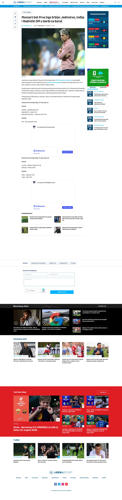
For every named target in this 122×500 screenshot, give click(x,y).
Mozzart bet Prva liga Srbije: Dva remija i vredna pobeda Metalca (41, 217)
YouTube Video (19, 392)
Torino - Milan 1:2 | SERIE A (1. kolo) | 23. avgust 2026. (97, 410)
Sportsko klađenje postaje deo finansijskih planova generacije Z (94, 320)
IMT (56, 80)
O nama (64, 477)
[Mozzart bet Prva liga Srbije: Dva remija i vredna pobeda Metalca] (25, 219)
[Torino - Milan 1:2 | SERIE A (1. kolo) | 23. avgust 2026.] (98, 402)
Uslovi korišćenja (84, 477)
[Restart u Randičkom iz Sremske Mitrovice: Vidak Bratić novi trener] (24, 349)
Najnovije (39, 2)
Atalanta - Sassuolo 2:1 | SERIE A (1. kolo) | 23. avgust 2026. (71, 410)
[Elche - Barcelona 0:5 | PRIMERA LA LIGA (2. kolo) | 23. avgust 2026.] (36, 408)
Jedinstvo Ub (52, 263)
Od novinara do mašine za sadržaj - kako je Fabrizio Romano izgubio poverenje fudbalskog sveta (26, 329)
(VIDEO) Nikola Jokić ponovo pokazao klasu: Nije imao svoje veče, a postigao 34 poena (101, 95)
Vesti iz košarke (99, 91)
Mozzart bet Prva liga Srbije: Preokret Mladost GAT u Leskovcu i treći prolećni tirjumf (72, 361)
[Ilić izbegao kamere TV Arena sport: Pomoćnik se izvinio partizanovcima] (98, 450)
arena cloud (35, 477)
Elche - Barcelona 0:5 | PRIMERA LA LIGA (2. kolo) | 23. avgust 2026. (35, 428)
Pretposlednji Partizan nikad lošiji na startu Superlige (78, 6)
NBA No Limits (74, 2)
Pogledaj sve (102, 306)
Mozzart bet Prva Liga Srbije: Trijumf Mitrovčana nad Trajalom (72, 228)
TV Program (65, 2)
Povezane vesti (27, 213)
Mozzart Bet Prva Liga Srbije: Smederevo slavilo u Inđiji (41, 228)
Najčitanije (103, 87)
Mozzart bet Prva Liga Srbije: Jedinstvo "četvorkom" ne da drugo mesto (49, 360)
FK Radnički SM (63, 263)
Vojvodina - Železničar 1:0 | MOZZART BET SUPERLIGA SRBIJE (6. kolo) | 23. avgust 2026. (72, 430)
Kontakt (104, 477)
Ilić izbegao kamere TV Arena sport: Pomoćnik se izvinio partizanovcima (101, 128)
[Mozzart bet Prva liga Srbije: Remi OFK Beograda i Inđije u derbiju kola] (98, 349)
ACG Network (54, 477)
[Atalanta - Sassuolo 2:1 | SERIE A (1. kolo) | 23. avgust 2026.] (73, 402)
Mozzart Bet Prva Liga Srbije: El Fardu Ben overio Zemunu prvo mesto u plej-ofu (72, 218)
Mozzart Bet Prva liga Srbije (38, 263)
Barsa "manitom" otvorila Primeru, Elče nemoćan (50, 6)
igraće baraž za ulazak (53, 82)
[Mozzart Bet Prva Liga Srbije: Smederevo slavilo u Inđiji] (25, 230)
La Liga (96, 108)
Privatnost (73, 477)
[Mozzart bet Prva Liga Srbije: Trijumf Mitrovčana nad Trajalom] (57, 230)
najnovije (18, 477)
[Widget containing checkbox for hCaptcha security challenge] (35, 290)
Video (87, 2)
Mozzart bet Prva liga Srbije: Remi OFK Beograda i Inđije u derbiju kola (97, 360)
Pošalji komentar (62, 292)
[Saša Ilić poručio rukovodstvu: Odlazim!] (24, 450)
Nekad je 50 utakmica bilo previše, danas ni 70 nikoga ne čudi (94, 328)
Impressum (45, 477)
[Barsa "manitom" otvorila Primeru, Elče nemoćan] (49, 450)
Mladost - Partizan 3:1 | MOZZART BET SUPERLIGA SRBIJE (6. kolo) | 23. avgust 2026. (97, 430)
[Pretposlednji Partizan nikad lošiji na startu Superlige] (73, 450)
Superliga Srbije (99, 100)
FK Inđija (73, 263)
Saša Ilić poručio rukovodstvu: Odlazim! (27, 6)
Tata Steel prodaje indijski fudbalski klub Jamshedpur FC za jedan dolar (94, 312)
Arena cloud (94, 2)
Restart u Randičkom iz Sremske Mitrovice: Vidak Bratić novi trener (23, 360)
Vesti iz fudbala (27, 12)
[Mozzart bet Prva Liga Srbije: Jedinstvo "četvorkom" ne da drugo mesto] (49, 349)
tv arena (54, 490)
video (26, 477)
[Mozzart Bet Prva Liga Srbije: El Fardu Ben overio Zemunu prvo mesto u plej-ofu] (57, 219)
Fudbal (45, 2)
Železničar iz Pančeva (65, 80)
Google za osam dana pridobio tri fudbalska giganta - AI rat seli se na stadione (54, 328)
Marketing (95, 477)
